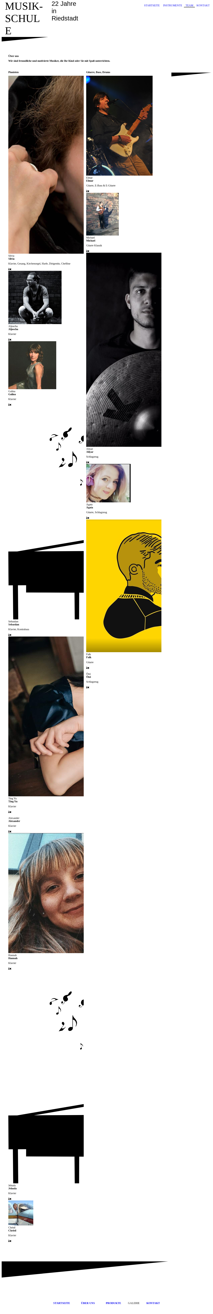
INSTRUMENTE (172, 5)
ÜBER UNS (88, 1303)
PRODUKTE (113, 1303)
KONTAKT (203, 5)
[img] (106, 27)
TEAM (189, 5)
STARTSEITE (152, 5)
